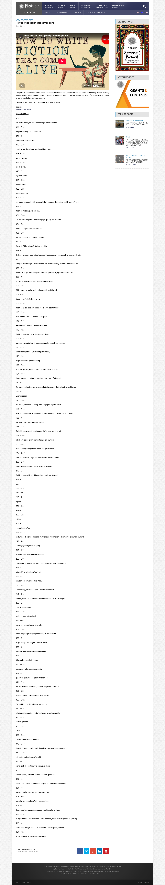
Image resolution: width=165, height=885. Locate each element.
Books (73, 6)
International (119, 6)
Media (18, 20)
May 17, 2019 (130, 147)
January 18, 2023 (131, 127)
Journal (49, 6)
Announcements (132, 120)
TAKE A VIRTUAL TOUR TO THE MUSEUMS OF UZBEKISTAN (137, 124)
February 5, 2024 (131, 164)
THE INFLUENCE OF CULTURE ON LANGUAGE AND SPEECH (137, 161)
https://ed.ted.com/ (23, 110)
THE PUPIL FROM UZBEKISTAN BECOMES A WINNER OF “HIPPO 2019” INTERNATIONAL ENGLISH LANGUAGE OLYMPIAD (137, 142)
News (141, 120)
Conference (102, 6)
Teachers (86, 6)
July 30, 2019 (21, 26)
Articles (129, 155)
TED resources (27, 20)
